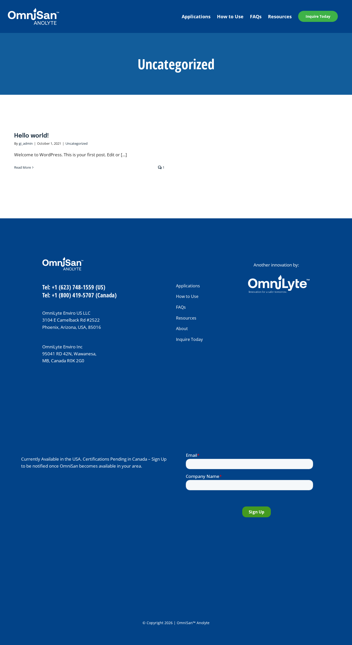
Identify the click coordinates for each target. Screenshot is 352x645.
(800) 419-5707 (76, 295)
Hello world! (31, 136)
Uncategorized (76, 143)
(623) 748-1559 (76, 287)
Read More (22, 167)
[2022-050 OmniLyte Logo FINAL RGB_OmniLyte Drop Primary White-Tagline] (279, 277)
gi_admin (26, 143)
